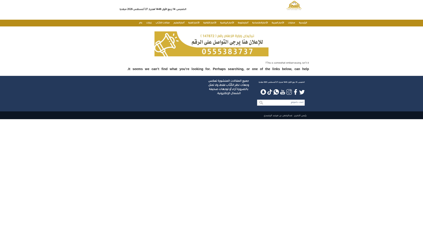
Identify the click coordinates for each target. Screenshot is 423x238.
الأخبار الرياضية (227, 23)
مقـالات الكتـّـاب (163, 23)
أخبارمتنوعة (243, 23)
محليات (291, 23)
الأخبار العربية (278, 23)
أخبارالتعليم (179, 23)
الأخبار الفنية (193, 23)
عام (140, 23)
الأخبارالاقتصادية (260, 23)
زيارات (149, 23)
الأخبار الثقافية (209, 23)
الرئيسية (303, 23)
